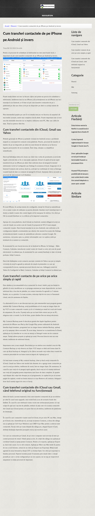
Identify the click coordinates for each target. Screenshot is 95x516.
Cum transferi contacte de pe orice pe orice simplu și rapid (80, 51)
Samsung (74, 93)
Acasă (7, 26)
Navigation (47, 15)
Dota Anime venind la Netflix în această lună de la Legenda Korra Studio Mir (81, 129)
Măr (72, 87)
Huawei (14, 26)
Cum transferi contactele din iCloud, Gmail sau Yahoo (80, 43)
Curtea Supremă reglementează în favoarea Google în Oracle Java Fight (81, 143)
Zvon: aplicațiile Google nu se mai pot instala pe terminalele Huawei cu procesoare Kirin (80, 158)
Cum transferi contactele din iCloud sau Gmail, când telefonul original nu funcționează (80, 63)
